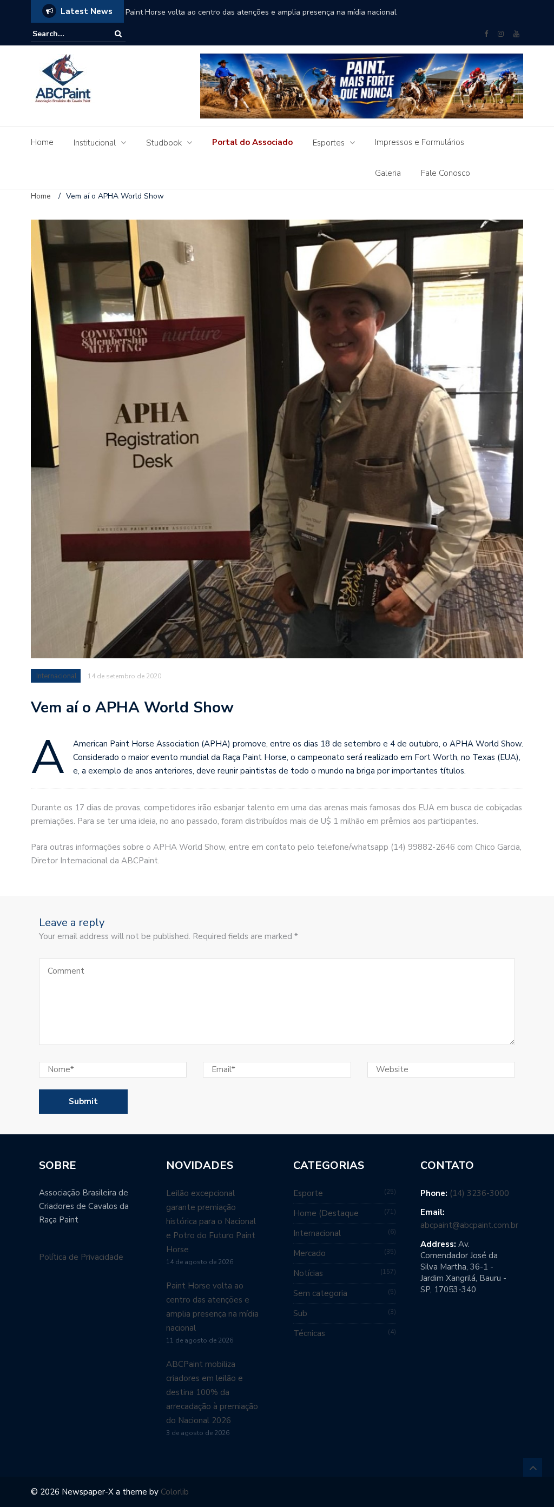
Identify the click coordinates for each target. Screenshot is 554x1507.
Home (42, 142)
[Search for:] (65, 34)
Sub (300, 1313)
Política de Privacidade (81, 1257)
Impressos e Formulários (419, 142)
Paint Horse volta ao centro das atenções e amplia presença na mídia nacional (261, 12)
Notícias (308, 1273)
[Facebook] (486, 34)
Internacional (56, 676)
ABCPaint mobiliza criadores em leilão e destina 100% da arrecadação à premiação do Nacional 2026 (212, 1392)
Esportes (329, 142)
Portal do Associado (252, 142)
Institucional (95, 142)
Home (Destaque (326, 1213)
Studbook (164, 142)
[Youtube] (516, 34)
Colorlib (175, 1491)
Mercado (309, 1253)
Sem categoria (320, 1293)
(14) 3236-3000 (479, 1193)
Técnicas (309, 1333)
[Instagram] (500, 34)
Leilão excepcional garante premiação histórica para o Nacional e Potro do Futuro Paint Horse (211, 1221)
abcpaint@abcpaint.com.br (469, 1225)
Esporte (308, 1193)
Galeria (388, 173)
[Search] (118, 34)
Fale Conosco (445, 173)
